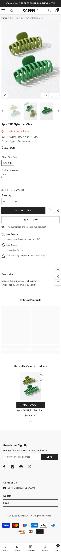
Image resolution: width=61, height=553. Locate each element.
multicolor (30, 420)
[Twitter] (29, 467)
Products (14, 17)
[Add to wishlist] (51, 210)
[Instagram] (12, 467)
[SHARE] (57, 210)
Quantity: (6, 195)
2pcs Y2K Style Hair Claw (30, 410)
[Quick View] (42, 380)
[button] (51, 95)
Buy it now (31, 220)
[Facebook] (4, 467)
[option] (30, 60)
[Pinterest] (21, 467)
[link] (15, 347)
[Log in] (49, 10)
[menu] (3, 11)
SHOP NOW (48, 3)
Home (4, 17)
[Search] (11, 11)
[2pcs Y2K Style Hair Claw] (30, 386)
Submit (49, 456)
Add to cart (24, 210)
